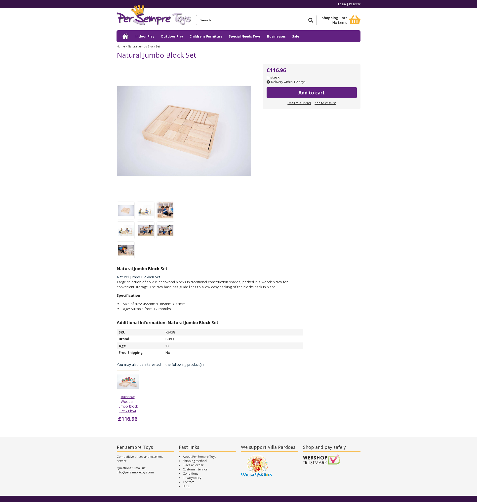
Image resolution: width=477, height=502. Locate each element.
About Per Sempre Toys (199, 457)
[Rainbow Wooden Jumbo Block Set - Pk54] (128, 391)
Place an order (193, 465)
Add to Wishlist (325, 103)
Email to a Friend (299, 103)
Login (342, 4)
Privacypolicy (192, 478)
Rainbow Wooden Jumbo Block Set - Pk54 (128, 403)
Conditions (190, 473)
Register (354, 4)
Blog (186, 486)
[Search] (310, 20)
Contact (188, 482)
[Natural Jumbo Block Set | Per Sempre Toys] (154, 16)
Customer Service (195, 469)
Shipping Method (195, 461)
